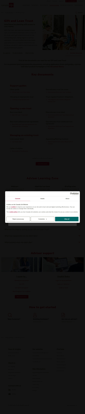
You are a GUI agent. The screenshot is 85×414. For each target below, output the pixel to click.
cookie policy (13, 212)
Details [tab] (43, 198)
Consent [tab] (17, 198)
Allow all (66, 219)
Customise (41, 219)
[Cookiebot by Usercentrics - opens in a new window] (71, 193)
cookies (13, 207)
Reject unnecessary (18, 219)
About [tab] (67, 198)
